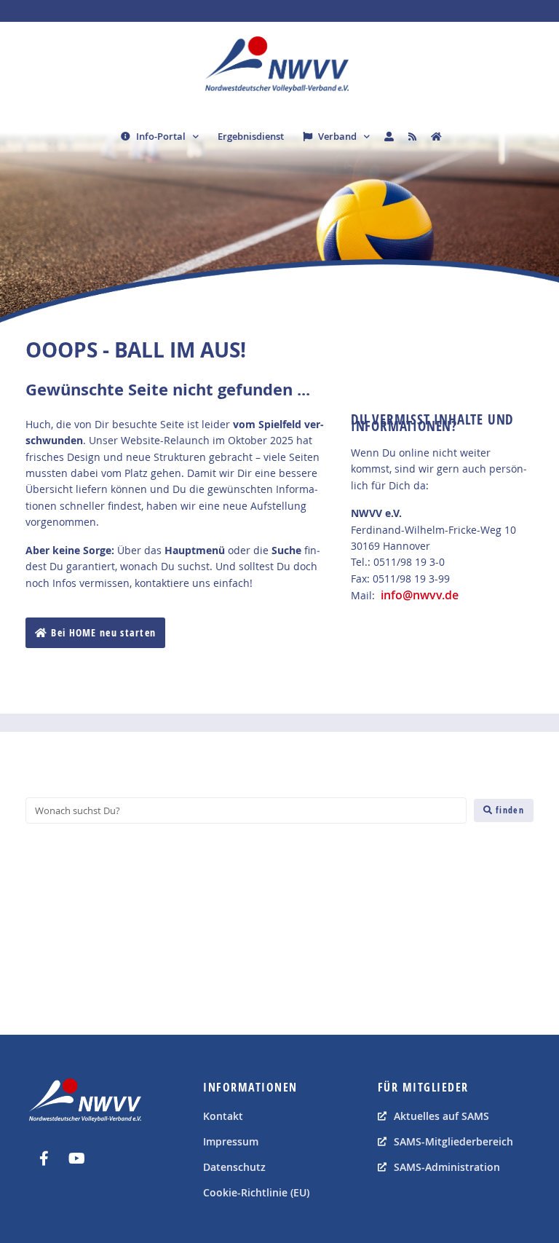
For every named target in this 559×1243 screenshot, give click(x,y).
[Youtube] (76, 1158)
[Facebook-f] (43, 1158)
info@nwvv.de (420, 595)
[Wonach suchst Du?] (246, 810)
